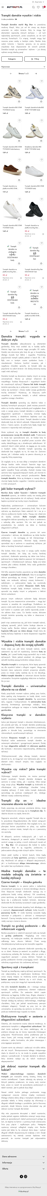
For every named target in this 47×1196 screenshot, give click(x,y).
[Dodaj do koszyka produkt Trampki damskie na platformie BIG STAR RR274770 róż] (41, 307)
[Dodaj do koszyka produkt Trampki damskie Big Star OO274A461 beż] (41, 263)
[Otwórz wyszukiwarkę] (33, 7)
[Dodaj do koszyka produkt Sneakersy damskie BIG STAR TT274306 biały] (41, 141)
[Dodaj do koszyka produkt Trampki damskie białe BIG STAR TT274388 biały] (41, 101)
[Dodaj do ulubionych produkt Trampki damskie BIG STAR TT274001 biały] (19, 199)
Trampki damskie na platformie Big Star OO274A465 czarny (32, 226)
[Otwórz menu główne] (2, 7)
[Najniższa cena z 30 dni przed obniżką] (43, 234)
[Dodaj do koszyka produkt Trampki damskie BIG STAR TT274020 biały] (41, 180)
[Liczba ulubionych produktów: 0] (38, 7)
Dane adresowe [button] (9, 1156)
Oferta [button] (5, 1168)
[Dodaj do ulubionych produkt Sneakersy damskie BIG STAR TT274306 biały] (41, 120)
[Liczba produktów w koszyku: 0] (43, 7)
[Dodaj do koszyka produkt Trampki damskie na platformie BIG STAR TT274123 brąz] (19, 180)
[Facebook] (21, 1176)
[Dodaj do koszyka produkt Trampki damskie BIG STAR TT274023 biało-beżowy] (19, 141)
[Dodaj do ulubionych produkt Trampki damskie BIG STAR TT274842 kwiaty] (19, 81)
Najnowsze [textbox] (5, 66)
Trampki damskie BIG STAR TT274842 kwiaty (12, 108)
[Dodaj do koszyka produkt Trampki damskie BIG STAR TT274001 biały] (19, 219)
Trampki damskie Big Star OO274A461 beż (34, 270)
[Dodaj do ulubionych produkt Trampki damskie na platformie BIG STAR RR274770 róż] (41, 287)
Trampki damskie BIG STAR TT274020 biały (34, 187)
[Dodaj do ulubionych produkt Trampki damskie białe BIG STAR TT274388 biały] (41, 81)
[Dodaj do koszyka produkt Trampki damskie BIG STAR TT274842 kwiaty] (19, 101)
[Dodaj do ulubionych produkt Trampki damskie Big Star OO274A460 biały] (19, 287)
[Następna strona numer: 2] (36, 73)
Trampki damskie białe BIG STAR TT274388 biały (34, 108)
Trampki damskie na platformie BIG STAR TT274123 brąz (10, 187)
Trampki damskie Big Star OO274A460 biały (12, 314)
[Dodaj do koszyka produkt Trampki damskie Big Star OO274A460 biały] (19, 307)
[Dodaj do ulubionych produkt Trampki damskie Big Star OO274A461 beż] (41, 243)
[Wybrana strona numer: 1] (23, 73)
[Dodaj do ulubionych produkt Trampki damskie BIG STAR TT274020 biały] (41, 159)
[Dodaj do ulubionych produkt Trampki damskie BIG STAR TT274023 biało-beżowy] (19, 120)
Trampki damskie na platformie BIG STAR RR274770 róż (32, 314)
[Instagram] (25, 1176)
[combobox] (23, 67)
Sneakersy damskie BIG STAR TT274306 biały (33, 148)
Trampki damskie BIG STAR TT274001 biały (12, 226)
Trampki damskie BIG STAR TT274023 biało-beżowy (12, 148)
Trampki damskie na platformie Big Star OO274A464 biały (10, 270)
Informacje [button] (7, 1162)
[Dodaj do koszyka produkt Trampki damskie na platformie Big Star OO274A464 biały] (19, 263)
